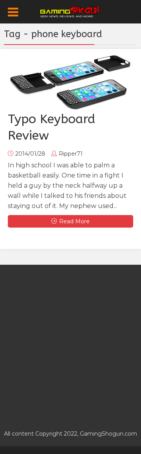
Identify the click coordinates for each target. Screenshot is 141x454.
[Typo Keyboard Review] (70, 82)
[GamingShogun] (70, 10)
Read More (74, 221)
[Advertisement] (70, 343)
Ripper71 (71, 153)
